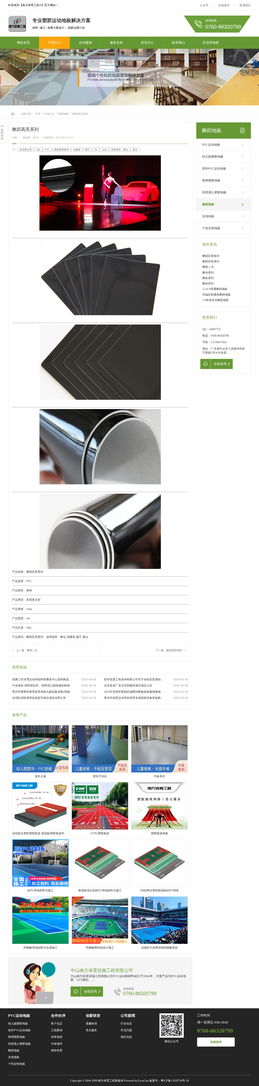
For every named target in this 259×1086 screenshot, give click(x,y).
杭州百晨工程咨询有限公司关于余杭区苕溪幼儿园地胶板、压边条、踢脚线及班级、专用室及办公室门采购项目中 (134, 679)
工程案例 (56, 1030)
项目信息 (126, 1036)
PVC (47, 149)
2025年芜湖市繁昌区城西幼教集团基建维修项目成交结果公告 (134, 691)
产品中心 (54, 42)
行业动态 (126, 1023)
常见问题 (126, 1030)
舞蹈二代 (208, 266)
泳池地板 (208, 216)
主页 (37, 113)
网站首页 (23, 42)
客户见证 (56, 1023)
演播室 (77, 149)
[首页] (12, 113)
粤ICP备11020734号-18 (175, 1080)
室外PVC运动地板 (214, 168)
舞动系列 (208, 272)
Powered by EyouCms (136, 1080)
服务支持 (116, 42)
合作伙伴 (58, 1016)
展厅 (87, 149)
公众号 (204, 5)
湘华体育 (56, 1050)
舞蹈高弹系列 (210, 256)
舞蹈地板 (63, 113)
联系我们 (245, 5)
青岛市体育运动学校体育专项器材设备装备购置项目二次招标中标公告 (134, 697)
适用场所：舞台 (119, 149)
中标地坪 (56, 1043)
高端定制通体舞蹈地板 (216, 294)
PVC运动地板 (211, 144)
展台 (135, 149)
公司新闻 (128, 1016)
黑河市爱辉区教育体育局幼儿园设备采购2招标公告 (42, 691)
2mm (104, 149)
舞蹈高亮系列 (61, 149)
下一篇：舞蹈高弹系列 (169, 650)
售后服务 (91, 1030)
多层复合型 (26, 149)
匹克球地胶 (211, 42)
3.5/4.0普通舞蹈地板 (214, 289)
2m (95, 149)
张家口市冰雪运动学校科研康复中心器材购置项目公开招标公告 (42, 679)
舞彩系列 (208, 278)
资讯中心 (147, 42)
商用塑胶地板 (211, 180)
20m (38, 149)
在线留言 (224, 5)
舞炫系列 (208, 283)
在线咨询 (216, 1042)
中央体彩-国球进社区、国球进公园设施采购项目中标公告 (42, 685)
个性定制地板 (211, 228)
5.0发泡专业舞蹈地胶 (215, 300)
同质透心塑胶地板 (214, 192)
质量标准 (91, 1023)
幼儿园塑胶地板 (212, 156)
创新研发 (93, 1016)
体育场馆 (56, 1036)
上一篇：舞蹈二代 (26, 650)
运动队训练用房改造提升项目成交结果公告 (39, 697)
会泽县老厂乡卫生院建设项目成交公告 (128, 685)
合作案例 (85, 42)
